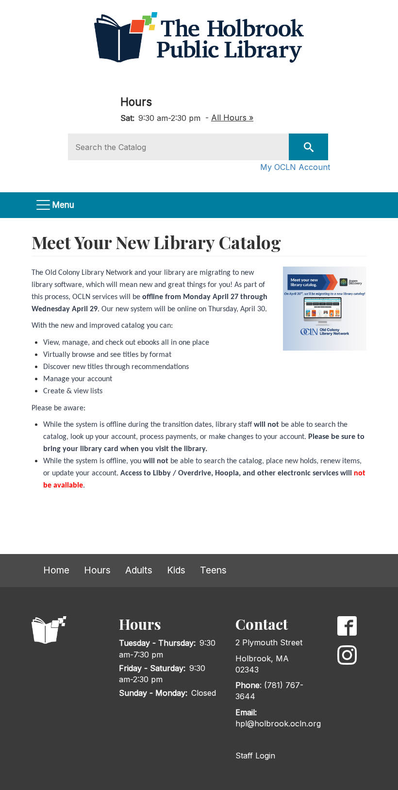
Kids (176, 570)
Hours (136, 101)
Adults (138, 570)
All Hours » (232, 117)
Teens (213, 570)
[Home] (202, 37)
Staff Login (255, 755)
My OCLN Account (295, 167)
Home (56, 570)
